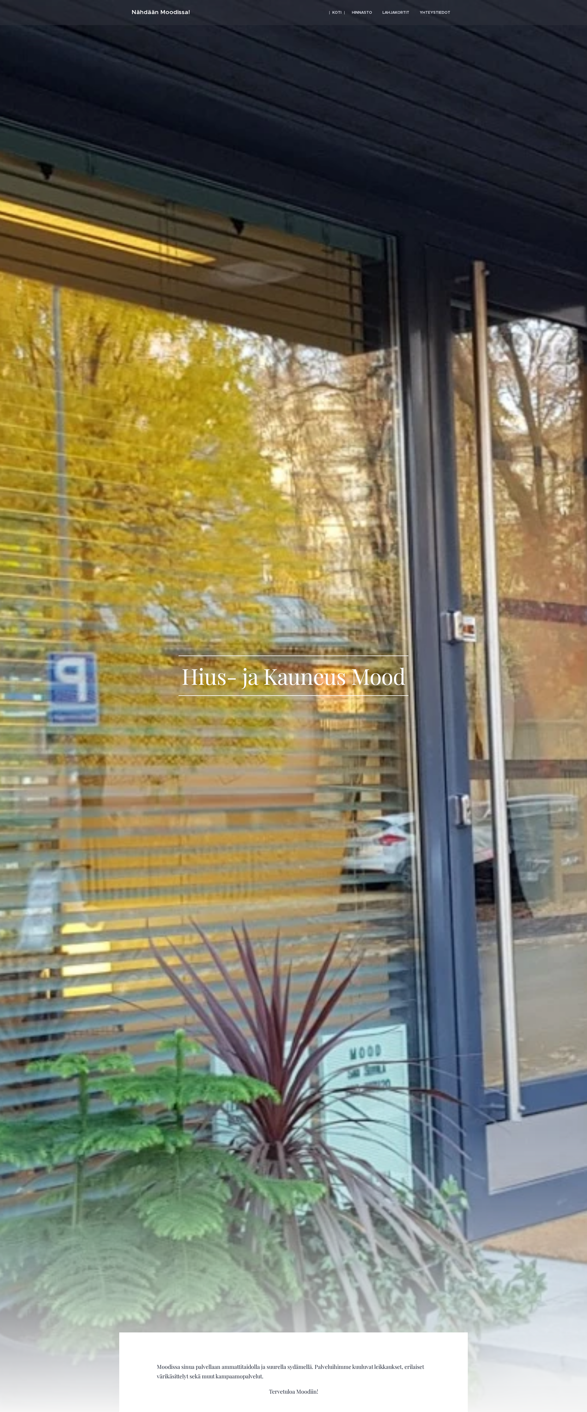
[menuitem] (337, 12)
